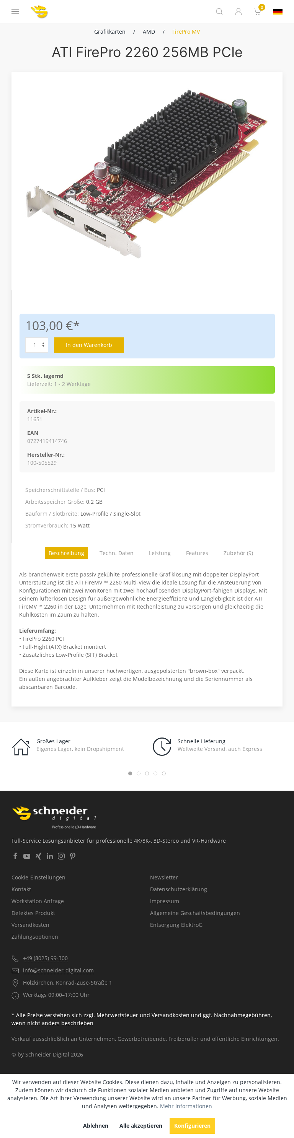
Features (197, 553)
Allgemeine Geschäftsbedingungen (195, 913)
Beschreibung (66, 553)
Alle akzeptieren (140, 1125)
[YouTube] (27, 856)
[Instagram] (61, 856)
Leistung (160, 553)
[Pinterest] (73, 856)
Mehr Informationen (186, 1106)
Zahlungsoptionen (34, 936)
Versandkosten (30, 924)
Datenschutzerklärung (178, 889)
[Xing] (38, 856)
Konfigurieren (192, 1125)
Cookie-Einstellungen (38, 877)
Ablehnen (95, 1125)
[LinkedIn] (50, 856)
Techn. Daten (117, 553)
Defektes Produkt (33, 913)
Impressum (164, 901)
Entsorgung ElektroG (176, 924)
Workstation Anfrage (37, 901)
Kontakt (21, 889)
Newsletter (164, 877)
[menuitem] (257, 11)
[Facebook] (15, 856)
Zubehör (238, 553)
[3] (278, 11)
